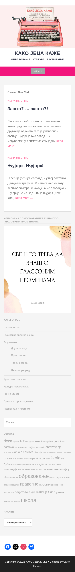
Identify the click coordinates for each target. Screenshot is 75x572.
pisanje (38, 452)
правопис (29, 484)
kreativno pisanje (46, 441)
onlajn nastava (23, 452)
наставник (24, 469)
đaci (48, 459)
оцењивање (63, 477)
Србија (8, 464)
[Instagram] (23, 547)
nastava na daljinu (25, 447)
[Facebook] (8, 547)
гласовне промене (21, 464)
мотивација (10, 469)
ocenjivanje (8, 452)
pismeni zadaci (49, 452)
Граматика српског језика (19, 334)
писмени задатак (11, 485)
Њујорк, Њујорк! (25, 165)
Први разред (18, 355)
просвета (46, 484)
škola (55, 458)
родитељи (22, 492)
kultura (61, 441)
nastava (9, 447)
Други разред (19, 348)
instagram (29, 442)
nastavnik (40, 447)
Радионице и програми (17, 408)
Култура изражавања (16, 386)
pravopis (10, 458)
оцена (52, 477)
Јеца (24, 101)
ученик (60, 492)
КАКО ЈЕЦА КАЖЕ (37, 53)
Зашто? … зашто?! (27, 108)
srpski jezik (37, 458)
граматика (35, 464)
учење (17, 501)
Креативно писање (15, 379)
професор (58, 485)
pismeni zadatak (64, 452)
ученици (8, 501)
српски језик (42, 491)
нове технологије (38, 469)
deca (8, 441)
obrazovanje (54, 447)
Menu (37, 71)
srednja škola (23, 459)
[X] (16, 547)
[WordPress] (31, 547)
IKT (22, 441)
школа (28, 500)
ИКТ (63, 458)
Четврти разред (20, 370)
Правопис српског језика (18, 401)
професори (9, 492)
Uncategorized (12, 327)
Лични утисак (11, 393)
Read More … (24, 197)
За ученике (10, 342)
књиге (58, 464)
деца (43, 464)
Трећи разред (19, 362)
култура (51, 464)
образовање (34, 476)
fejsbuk (16, 442)
